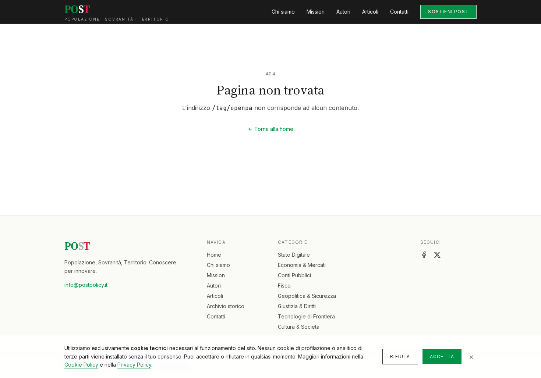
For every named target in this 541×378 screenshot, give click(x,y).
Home (214, 255)
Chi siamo (283, 11)
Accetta (442, 356)
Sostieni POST (448, 11)
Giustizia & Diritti (297, 306)
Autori (343, 11)
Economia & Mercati (302, 265)
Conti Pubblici (294, 275)
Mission (316, 11)
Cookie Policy (81, 364)
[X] (437, 254)
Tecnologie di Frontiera (306, 316)
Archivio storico (225, 306)
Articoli (370, 11)
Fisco (284, 285)
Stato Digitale (294, 255)
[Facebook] (424, 254)
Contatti (399, 11)
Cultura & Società (298, 327)
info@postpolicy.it (85, 285)
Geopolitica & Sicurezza (307, 296)
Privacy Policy (134, 364)
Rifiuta (400, 356)
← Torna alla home (270, 129)
